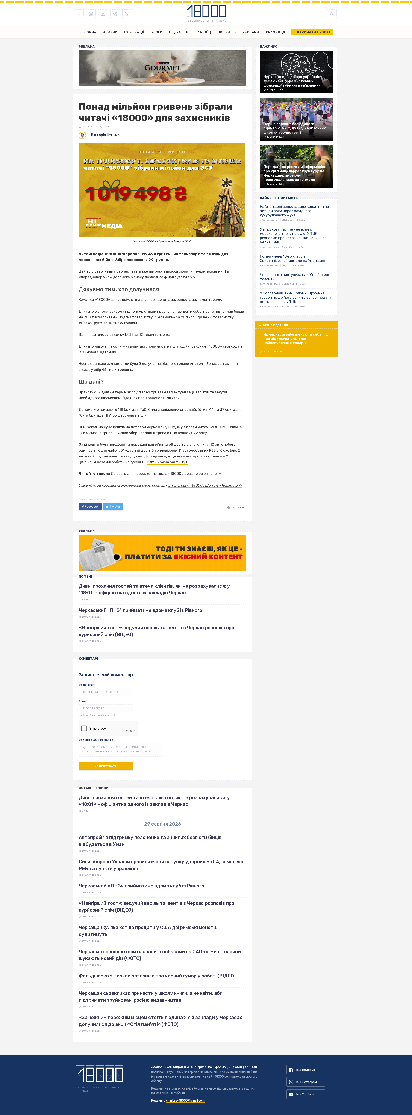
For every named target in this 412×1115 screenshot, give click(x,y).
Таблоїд (203, 32)
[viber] (127, 13)
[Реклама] (162, 68)
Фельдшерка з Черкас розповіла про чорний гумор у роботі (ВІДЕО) (157, 976)
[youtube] (103, 13)
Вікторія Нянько (105, 135)
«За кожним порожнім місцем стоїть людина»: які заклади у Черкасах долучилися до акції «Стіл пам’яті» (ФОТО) (160, 1021)
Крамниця (275, 32)
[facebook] (79, 13)
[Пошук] (332, 13)
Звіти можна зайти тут (167, 462)
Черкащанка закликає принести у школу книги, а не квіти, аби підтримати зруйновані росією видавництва (151, 996)
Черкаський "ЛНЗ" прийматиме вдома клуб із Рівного (140, 610)
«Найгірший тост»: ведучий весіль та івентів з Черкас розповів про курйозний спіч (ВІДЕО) (156, 906)
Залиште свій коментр (96, 740)
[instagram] (91, 13)
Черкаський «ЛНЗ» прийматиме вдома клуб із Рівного (141, 886)
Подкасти (179, 32)
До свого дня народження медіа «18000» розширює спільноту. (166, 473)
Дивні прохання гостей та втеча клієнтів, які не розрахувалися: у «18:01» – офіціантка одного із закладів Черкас (154, 801)
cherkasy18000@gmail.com (185, 1100)
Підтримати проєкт (312, 32)
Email (82, 701)
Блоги (157, 32)
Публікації (134, 32)
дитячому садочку (107, 334)
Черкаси (240, 507)
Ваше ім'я (87, 684)
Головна (88, 32)
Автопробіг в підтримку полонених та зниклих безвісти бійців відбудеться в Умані (150, 841)
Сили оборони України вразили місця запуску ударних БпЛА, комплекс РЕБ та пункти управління (161, 865)
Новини (110, 32)
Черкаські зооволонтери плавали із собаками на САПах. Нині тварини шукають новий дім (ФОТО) (160, 955)
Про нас (225, 32)
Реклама (250, 32)
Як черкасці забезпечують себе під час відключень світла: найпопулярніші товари (296, 338)
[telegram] (115, 13)
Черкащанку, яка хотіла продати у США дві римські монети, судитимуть (148, 931)
